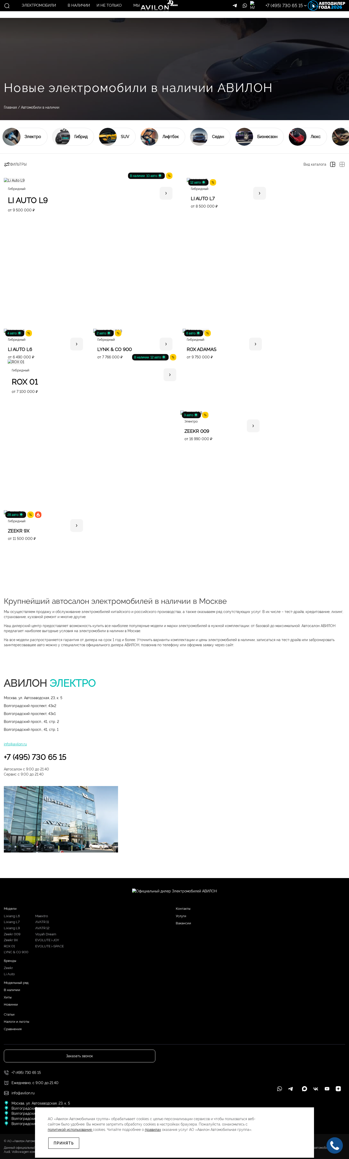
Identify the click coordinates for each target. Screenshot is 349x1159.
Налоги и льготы (16, 1022)
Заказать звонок (309, 30)
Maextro (41, 916)
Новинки (11, 1004)
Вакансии (183, 923)
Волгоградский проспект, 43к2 (30, 706)
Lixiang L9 (12, 928)
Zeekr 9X (11, 940)
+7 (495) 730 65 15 (35, 757)
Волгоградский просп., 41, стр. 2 (31, 722)
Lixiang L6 (12, 916)
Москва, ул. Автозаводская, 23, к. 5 (33, 698)
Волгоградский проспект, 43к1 (30, 714)
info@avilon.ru (15, 744)
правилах (153, 1130)
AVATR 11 (42, 922)
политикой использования (70, 1130)
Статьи (9, 1014)
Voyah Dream (45, 934)
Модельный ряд (16, 983)
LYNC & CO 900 (16, 952)
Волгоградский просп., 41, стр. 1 (31, 730)
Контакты (183, 909)
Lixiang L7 (12, 922)
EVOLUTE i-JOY (47, 940)
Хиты (7, 997)
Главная (10, 107)
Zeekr (8, 968)
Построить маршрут (310, 15)
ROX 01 (9, 946)
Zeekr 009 (12, 934)
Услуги (181, 916)
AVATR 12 (42, 928)
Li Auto (9, 974)
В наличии (12, 990)
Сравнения (12, 1029)
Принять (64, 1143)
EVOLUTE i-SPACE (49, 946)
